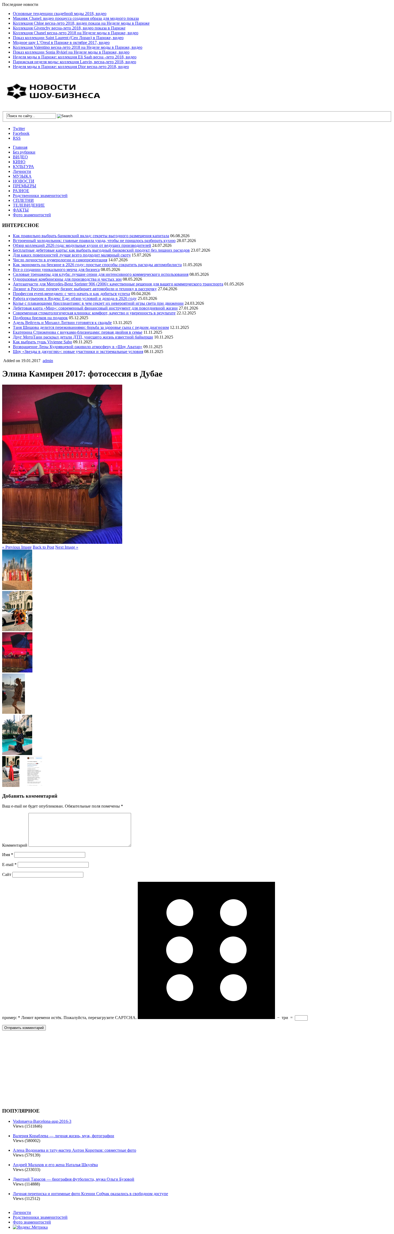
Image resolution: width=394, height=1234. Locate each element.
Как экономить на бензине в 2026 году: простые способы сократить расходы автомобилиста (97, 264)
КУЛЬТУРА (23, 166)
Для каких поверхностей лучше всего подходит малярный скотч (72, 255)
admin (48, 360)
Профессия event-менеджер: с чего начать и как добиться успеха (71, 293)
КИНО (19, 161)
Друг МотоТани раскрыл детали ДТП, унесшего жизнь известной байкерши (83, 337)
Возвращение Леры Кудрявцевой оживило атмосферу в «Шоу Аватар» (77, 346)
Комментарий (14, 845)
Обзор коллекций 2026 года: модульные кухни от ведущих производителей (82, 245)
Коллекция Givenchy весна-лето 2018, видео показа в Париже (69, 28)
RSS (17, 138)
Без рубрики (24, 152)
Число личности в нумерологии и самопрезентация (60, 260)
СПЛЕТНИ (23, 200)
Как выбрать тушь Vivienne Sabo (42, 342)
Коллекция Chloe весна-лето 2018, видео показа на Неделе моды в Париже (81, 23)
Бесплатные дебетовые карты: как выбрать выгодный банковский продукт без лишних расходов (101, 250)
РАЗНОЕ (21, 190)
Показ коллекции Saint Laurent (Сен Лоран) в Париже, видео (68, 37)
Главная (20, 147)
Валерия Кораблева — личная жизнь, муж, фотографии (63, 1135)
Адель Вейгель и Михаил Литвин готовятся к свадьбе (62, 322)
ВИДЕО (20, 157)
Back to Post (43, 547)
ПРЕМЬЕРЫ (24, 186)
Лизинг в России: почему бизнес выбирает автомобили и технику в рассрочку (85, 289)
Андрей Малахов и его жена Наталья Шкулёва (55, 1164)
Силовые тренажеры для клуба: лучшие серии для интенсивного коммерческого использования (100, 274)
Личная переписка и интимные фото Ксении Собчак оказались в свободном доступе (90, 1193)
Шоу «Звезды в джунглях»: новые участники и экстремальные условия (78, 351)
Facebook (21, 133)
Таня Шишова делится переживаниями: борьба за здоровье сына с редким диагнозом (91, 327)
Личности (22, 171)
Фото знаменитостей (32, 215)
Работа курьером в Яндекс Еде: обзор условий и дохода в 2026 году (75, 298)
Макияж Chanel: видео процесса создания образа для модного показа (76, 18)
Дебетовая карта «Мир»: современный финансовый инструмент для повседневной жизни (95, 308)
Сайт (6, 874)
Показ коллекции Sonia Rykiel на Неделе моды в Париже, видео (71, 52)
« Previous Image (17, 547)
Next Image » (66, 547)
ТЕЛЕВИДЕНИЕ (29, 205)
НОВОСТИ (23, 181)
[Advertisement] (42, 1068)
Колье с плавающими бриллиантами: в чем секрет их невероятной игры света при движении (98, 303)
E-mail (9, 864)
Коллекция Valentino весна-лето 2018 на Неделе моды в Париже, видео (77, 47)
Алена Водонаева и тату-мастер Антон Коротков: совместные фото (74, 1150)
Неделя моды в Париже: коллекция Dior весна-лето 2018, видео (71, 66)
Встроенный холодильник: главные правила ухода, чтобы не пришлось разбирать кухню (94, 240)
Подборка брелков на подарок (40, 317)
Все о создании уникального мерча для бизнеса (56, 269)
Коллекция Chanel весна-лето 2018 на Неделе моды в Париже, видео (75, 33)
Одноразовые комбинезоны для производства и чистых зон (67, 279)
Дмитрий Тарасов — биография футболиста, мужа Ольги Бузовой (73, 1179)
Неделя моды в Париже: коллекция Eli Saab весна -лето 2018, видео (74, 57)
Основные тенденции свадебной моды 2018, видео (59, 13)
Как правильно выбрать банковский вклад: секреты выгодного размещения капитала (91, 235)
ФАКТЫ (21, 210)
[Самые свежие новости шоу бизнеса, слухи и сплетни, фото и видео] (54, 96)
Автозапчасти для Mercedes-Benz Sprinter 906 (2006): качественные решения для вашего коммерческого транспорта (118, 284)
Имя (7, 854)
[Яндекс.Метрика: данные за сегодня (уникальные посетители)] (30, 1227)
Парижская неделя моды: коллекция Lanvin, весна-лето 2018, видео (74, 62)
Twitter (19, 128)
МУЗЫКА (22, 176)
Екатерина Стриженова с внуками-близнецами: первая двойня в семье (77, 332)
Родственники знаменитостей (40, 195)
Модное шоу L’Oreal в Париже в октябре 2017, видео (61, 42)
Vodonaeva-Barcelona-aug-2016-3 (42, 1121)
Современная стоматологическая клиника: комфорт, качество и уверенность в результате (94, 313)
